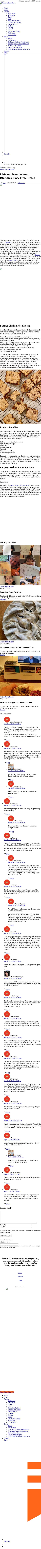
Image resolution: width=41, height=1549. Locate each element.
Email (2, 1227)
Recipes (6, 1399)
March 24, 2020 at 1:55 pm (12, 748)
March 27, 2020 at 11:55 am (13, 1120)
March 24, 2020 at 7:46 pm (12, 886)
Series (6, 1424)
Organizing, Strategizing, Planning (19, 1436)
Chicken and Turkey (14, 1410)
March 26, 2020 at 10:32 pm (13, 1103)
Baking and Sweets (14, 1418)
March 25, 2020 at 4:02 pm (12, 1018)
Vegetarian (11, 1402)
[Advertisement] (20, 519)
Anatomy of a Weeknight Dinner (18, 1431)
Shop (5, 1440)
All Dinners (11, 1401)
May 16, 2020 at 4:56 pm (12, 1191)
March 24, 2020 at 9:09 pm (16, 862)
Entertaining (12, 1427)
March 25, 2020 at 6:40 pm (16, 788)
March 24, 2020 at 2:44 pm (16, 771)
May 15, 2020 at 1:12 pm (12, 1174)
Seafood (10, 1413)
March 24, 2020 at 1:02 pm (12, 724)
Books (6, 1397)
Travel (10, 1426)
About (6, 1395)
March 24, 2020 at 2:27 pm (12, 805)
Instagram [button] (20, 1276)
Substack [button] (20, 1273)
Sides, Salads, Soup (14, 1408)
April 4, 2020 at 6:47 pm (15, 1157)
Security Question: (6, 1240)
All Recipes (11, 1420)
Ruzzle (37, 255)
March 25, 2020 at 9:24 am (12, 997)
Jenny (4, 183)
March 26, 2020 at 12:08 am (13, 1037)
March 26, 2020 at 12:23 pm (13, 1058)
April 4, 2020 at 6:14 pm (12, 1140)
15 (5, 599)
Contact (6, 1438)
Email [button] (20, 1280)
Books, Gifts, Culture (14, 1433)
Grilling (10, 1415)
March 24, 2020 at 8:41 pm (16, 905)
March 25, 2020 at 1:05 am (12, 961)
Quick (10, 1404)
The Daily (8, 242)
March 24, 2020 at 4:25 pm (12, 840)
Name (2, 1225)
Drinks (10, 1417)
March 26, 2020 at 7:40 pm (12, 1081)
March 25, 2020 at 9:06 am (12, 978)
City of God (13, 260)
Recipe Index (12, 1422)
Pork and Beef (12, 1411)
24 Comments (21, 183)
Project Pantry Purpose (7, 169)
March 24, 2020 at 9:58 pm (12, 933)
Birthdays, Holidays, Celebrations (18, 1429)
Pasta (9, 1406)
